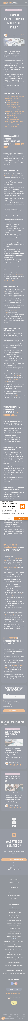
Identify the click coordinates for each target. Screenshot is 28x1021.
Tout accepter (21, 518)
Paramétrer (7, 518)
